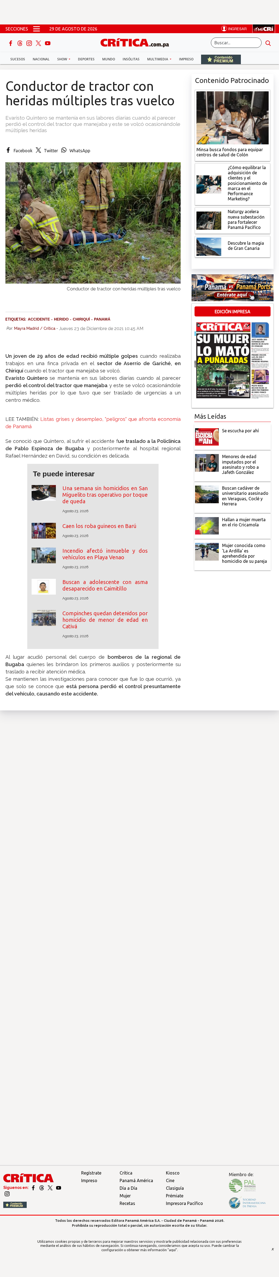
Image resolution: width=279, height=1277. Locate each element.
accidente (39, 319)
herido (61, 319)
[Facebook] (11, 42)
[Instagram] (29, 42)
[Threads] (20, 42)
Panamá (102, 319)
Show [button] (62, 59)
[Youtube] (48, 42)
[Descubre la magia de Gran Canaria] (209, 246)
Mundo (108, 59)
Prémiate (174, 1195)
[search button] (268, 43)
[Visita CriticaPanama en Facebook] (34, 1187)
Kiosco (173, 1172)
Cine (170, 1180)
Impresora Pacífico (184, 1203)
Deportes (86, 59)
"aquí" (172, 1250)
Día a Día (128, 1188)
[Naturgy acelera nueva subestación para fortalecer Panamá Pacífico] (209, 220)
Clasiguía (175, 1188)
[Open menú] (36, 29)
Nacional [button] (41, 59)
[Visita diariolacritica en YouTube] (58, 1187)
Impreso (186, 59)
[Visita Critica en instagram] (7, 1193)
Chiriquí (81, 319)
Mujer (125, 1195)
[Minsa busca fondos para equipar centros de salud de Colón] (232, 117)
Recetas (127, 1203)
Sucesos (17, 59)
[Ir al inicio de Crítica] (137, 42)
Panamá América (136, 1180)
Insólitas (131, 59)
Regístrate (91, 1172)
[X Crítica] (39, 42)
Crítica (126, 1172)
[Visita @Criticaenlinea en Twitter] (42, 1187)
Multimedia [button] (158, 59)
